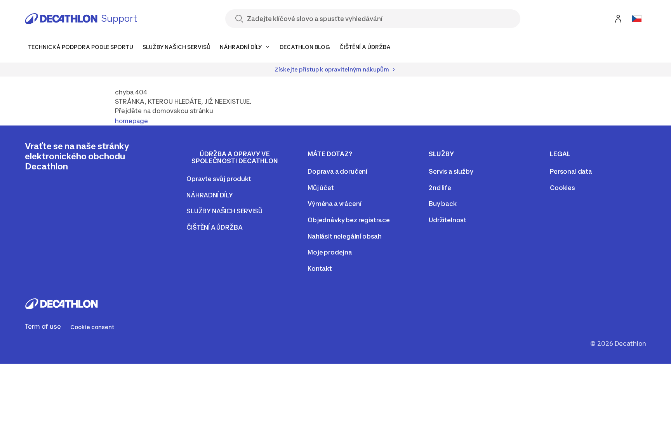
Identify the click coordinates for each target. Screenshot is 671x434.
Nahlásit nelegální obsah (345, 236)
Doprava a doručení (337, 171)
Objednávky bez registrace (349, 220)
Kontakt (320, 268)
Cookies (562, 188)
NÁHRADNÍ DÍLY (209, 195)
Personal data (571, 171)
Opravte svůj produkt (218, 179)
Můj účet (321, 188)
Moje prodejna (330, 252)
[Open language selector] (637, 18)
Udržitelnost (447, 220)
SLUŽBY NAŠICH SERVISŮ (224, 211)
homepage (131, 121)
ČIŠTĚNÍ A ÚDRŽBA (214, 227)
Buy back (443, 203)
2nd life (440, 188)
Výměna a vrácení (334, 203)
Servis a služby (451, 171)
